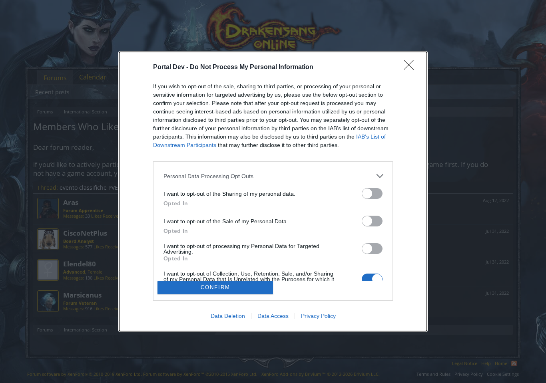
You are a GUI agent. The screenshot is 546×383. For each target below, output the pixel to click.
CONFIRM (215, 287)
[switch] (372, 193)
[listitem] (273, 176)
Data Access (273, 316)
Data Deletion (228, 316)
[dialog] (273, 191)
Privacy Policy (318, 316)
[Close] (411, 67)
